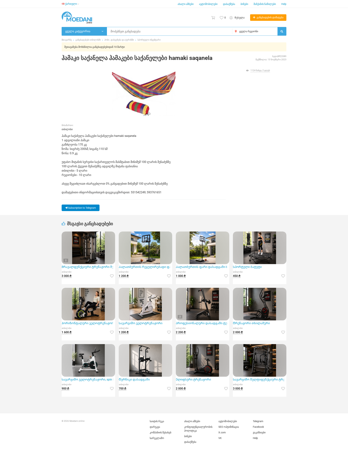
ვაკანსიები (259, 432)
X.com (222, 432)
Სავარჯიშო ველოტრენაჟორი (140, 323)
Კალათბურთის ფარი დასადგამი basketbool (202, 267)
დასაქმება (229, 4)
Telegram (258, 421)
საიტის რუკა (157, 421)
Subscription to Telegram (81, 207)
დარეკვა (155, 426)
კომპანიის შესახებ (160, 432)
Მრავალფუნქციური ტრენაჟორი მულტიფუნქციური (88, 267)
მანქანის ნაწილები (265, 4)
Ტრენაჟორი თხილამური (251, 323)
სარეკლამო (157, 438)
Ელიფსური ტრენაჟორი (193, 379)
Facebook (258, 426)
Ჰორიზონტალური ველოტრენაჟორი (88, 323)
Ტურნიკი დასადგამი (134, 379)
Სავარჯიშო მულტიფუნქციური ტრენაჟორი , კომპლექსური (259, 379)
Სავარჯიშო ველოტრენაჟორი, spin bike (88, 379)
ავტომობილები (208, 4)
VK (220, 438)
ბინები (244, 4)
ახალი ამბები (186, 4)
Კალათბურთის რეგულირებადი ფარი (145, 267)
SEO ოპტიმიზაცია (228, 426)
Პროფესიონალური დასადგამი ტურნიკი (202, 323)
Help (283, 4)
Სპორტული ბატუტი (247, 267)
